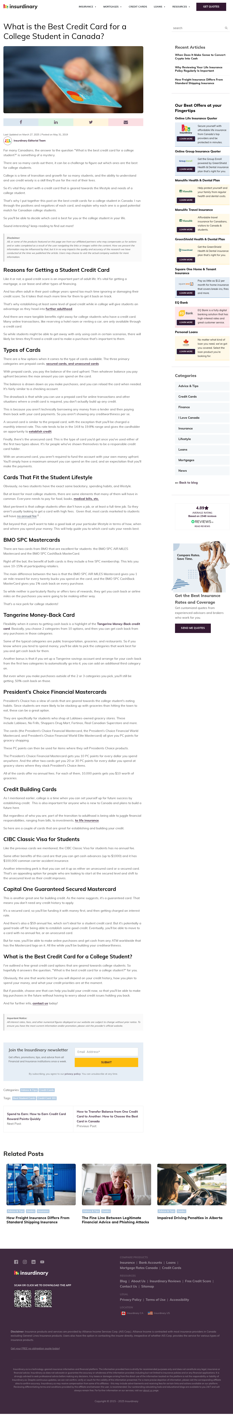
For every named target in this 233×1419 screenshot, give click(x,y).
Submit (106, 1062)
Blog (123, 1281)
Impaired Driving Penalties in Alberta (189, 1218)
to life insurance (87, 820)
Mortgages (111, 7)
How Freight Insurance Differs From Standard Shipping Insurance (199, 81)
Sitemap (147, 1286)
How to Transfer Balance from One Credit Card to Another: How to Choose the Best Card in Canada (107, 1116)
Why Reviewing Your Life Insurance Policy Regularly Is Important (198, 69)
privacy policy (73, 1074)
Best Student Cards (24, 1098)
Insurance (86, 7)
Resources (179, 7)
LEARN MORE (186, 139)
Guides (31, 1211)
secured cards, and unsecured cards (72, 363)
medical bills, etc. (86, 498)
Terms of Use (155, 1300)
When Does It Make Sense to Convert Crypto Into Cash (200, 57)
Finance (184, 407)
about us (148, 1391)
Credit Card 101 (47, 1098)
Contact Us (128, 1286)
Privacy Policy (130, 1300)
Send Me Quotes (193, 628)
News (182, 470)
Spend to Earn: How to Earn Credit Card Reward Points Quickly (36, 1116)
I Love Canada (188, 417)
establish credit (40, 431)
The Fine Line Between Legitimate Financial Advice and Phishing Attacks (115, 1220)
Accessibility (179, 1300)
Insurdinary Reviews (165, 1281)
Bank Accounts (150, 1262)
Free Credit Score (198, 1281)
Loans (158, 7)
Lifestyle (184, 439)
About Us (138, 1281)
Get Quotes (211, 6)
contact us (40, 1003)
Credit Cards (138, 7)
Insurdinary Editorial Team (30, 140)
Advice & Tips (29, 1090)
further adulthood (59, 309)
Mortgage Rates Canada (139, 1268)
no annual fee (27, 516)
